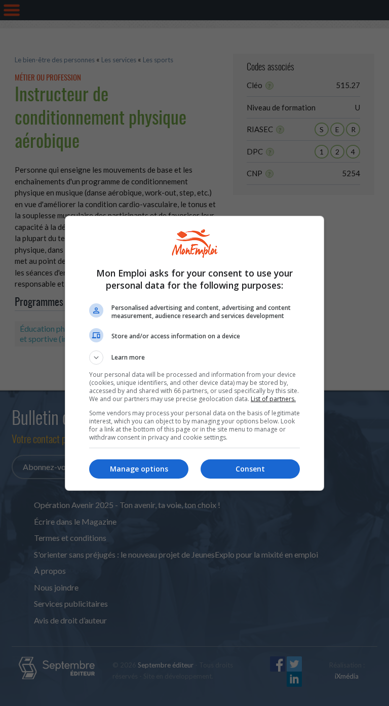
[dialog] (194, 353)
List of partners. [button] (273, 399)
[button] (194, 357)
